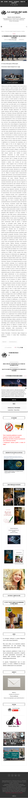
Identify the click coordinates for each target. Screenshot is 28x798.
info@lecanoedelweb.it (14, 694)
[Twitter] (12, 4)
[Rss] (19, 775)
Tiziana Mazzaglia (12, 39)
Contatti (11, 1)
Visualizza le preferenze (14, 407)
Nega (14, 404)
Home (2, 1)
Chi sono (6, 1)
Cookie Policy (10, 409)
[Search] (26, 27)
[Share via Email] (22, 347)
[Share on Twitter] (19, 347)
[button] (26, 388)
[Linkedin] (16, 775)
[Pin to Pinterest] (20, 347)
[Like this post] (16, 347)
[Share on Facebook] (17, 347)
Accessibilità (16, 1)
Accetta (14, 400)
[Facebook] (9, 775)
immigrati (4, 341)
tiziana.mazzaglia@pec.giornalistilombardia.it (14, 698)
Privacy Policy (16, 409)
